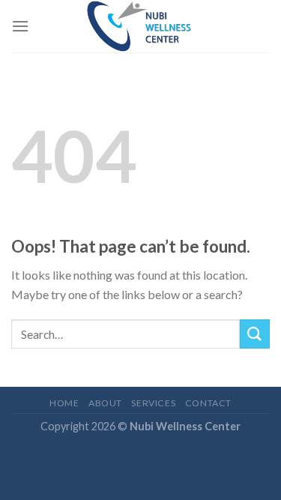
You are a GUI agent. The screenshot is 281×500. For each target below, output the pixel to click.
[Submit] (255, 334)
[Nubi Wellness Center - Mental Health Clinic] (141, 26)
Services (153, 403)
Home (64, 403)
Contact (208, 403)
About (105, 403)
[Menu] (20, 25)
